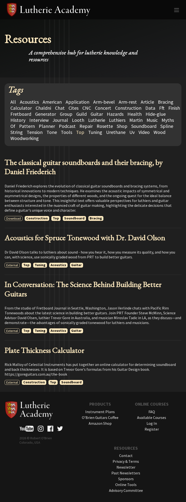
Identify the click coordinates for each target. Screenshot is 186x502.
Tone (51, 132)
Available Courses (151, 417)
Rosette (105, 126)
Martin (136, 120)
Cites (73, 108)
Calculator (21, 108)
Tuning (95, 132)
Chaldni (43, 108)
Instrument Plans (100, 411)
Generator (45, 114)
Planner (47, 126)
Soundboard (143, 126)
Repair (86, 126)
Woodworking (24, 138)
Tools (66, 132)
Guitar (97, 114)
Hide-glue (156, 114)
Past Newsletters (125, 473)
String (16, 132)
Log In (152, 423)
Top (80, 132)
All (13, 102)
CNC (86, 108)
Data (150, 108)
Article (147, 102)
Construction (128, 108)
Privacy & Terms (126, 461)
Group (66, 114)
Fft (161, 108)
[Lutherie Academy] (93, 9)
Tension (35, 132)
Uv (132, 132)
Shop (122, 126)
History (17, 120)
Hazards (115, 114)
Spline (166, 126)
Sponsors (126, 478)
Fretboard (20, 114)
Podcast (67, 126)
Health (134, 114)
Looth (78, 120)
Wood (159, 132)
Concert (103, 108)
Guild (81, 114)
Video (144, 132)
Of (12, 126)
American (52, 102)
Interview (39, 120)
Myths (168, 120)
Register (152, 429)
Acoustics (29, 102)
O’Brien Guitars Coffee (100, 417)
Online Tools (126, 484)
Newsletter (125, 467)
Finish (174, 108)
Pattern (27, 126)
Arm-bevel (104, 102)
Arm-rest (128, 102)
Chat (60, 108)
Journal (60, 120)
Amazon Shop (100, 423)
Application (77, 102)
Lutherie (96, 120)
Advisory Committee (126, 490)
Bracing (165, 102)
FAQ (151, 411)
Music (152, 120)
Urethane (115, 132)
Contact (126, 455)
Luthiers (117, 120)
